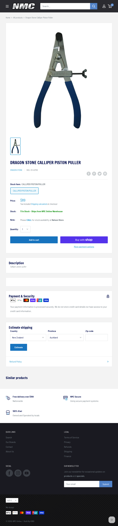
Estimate (19, 347)
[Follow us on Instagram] (18, 472)
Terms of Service (71, 437)
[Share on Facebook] (89, 173)
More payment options (84, 246)
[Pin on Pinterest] (94, 173)
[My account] (104, 6)
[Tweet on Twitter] (100, 173)
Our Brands (11, 442)
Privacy (67, 442)
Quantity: (14, 229)
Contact (9, 446)
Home (8, 17)
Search (9, 437)
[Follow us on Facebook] (9, 472)
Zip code (89, 331)
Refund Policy (15, 361)
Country (13, 331)
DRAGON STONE (16, 170)
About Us (10, 451)
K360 (32, 521)
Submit (106, 484)
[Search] (93, 6)
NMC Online (17, 521)
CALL (29, 220)
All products (18, 17)
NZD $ (9, 500)
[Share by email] (105, 173)
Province (52, 331)
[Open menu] (7, 6)
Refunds (68, 446)
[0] (110, 6)
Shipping (68, 451)
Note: (12, 219)
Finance (67, 456)
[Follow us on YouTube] (26, 472)
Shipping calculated (39, 204)
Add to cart (34, 239)
